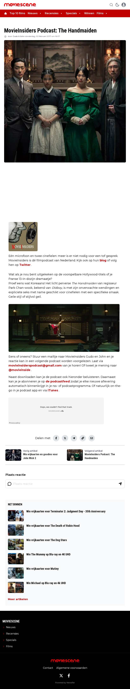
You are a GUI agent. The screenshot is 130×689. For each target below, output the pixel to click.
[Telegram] (74, 438)
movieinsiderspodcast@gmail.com (35, 365)
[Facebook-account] (69, 676)
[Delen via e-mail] (91, 438)
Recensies (51, 13)
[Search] (111, 5)
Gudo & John (19, 36)
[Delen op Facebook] (56, 438)
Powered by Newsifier (65, 682)
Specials (71, 13)
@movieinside (19, 370)
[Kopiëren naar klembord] (83, 438)
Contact (48, 667)
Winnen (89, 13)
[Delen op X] (65, 438)
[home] (5, 13)
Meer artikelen (18, 599)
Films (100, 13)
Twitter (25, 265)
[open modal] (123, 5)
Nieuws (33, 13)
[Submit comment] (120, 484)
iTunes (53, 390)
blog (103, 260)
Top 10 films (17, 13)
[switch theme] (117, 5)
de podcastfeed (58, 381)
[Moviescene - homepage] (20, 4)
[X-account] (61, 676)
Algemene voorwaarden (71, 667)
